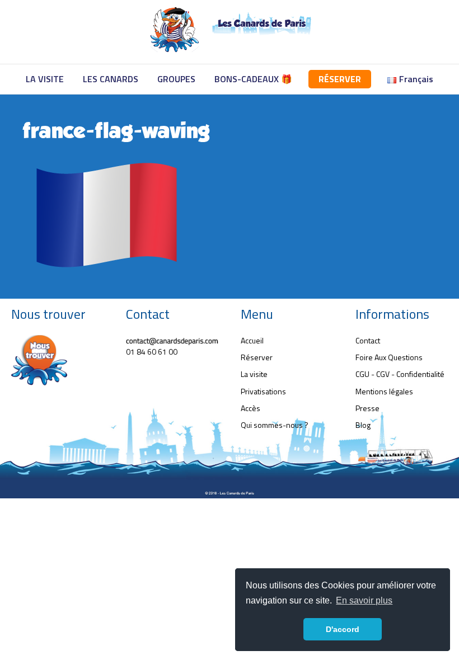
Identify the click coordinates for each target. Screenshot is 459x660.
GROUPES (176, 79)
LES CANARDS (110, 79)
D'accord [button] (342, 629)
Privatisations (263, 391)
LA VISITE (45, 79)
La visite (254, 374)
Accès (250, 408)
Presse (367, 408)
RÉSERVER (340, 79)
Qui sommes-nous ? (274, 425)
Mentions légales (384, 391)
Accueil (252, 340)
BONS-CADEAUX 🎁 (253, 79)
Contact (367, 340)
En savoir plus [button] (364, 600)
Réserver (257, 357)
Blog (363, 425)
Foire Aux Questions (389, 357)
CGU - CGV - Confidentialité (399, 374)
